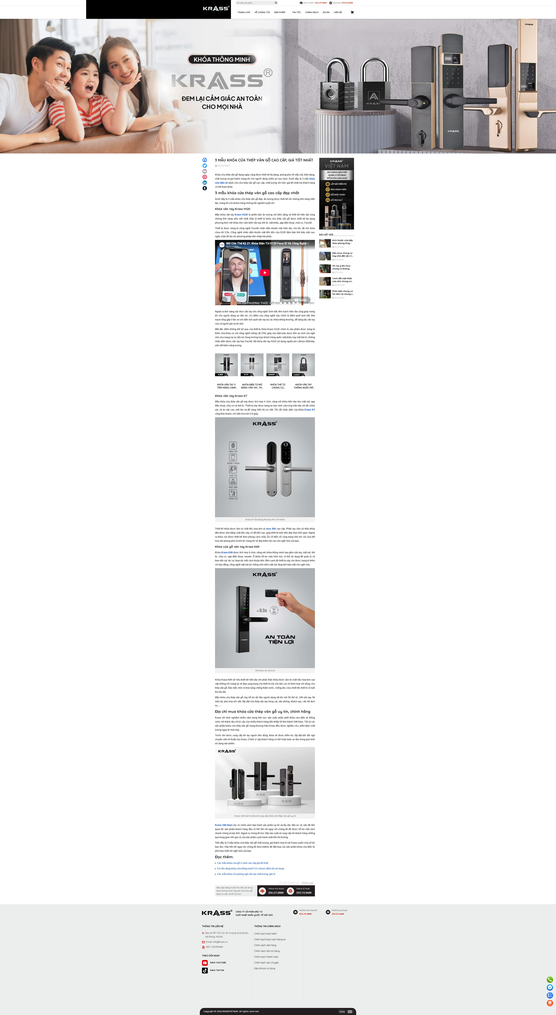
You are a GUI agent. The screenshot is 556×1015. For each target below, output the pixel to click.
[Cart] (352, 12)
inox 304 (271, 528)
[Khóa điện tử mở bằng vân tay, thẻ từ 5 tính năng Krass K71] (252, 365)
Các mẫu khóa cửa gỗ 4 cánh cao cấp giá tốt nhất (242, 863)
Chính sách (311, 12)
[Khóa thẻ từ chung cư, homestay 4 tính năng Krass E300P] (277, 365)
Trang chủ (243, 12)
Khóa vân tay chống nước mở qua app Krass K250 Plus (303, 386)
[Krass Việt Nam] (216, 8)
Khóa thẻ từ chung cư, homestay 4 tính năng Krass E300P (278, 386)
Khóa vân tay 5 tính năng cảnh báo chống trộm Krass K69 (226, 386)
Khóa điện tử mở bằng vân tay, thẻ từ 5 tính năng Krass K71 (252, 386)
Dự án (326, 12)
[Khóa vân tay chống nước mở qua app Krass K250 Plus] (303, 365)
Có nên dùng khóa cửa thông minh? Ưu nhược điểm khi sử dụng (250, 868)
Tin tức (296, 12)
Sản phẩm (279, 12)
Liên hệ (338, 12)
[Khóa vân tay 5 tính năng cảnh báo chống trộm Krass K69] (226, 365)
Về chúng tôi (262, 12)
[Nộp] (276, 3)
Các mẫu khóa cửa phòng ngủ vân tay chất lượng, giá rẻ (246, 874)
